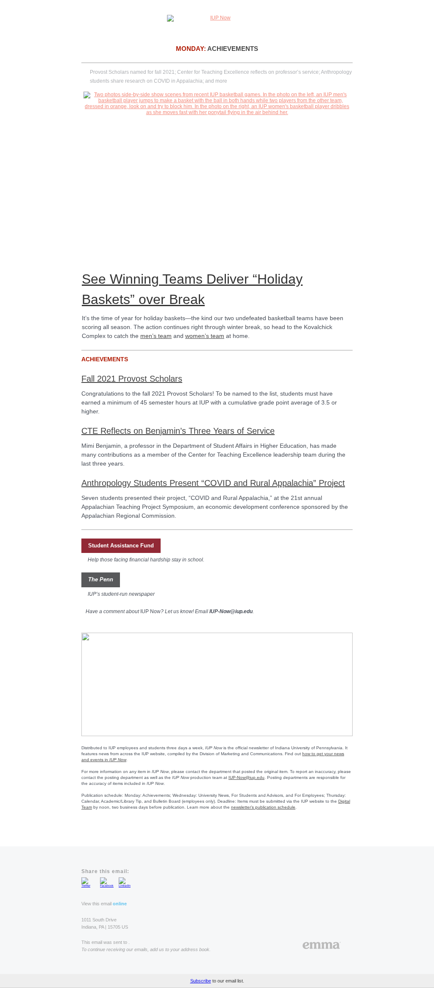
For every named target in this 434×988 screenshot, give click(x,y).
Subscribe (200, 980)
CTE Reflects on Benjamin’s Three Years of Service (178, 430)
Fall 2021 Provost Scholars (131, 378)
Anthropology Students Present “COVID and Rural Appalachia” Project (213, 483)
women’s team (204, 335)
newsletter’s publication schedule (263, 807)
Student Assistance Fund (121, 545)
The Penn (100, 579)
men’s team (156, 335)
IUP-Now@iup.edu (246, 777)
